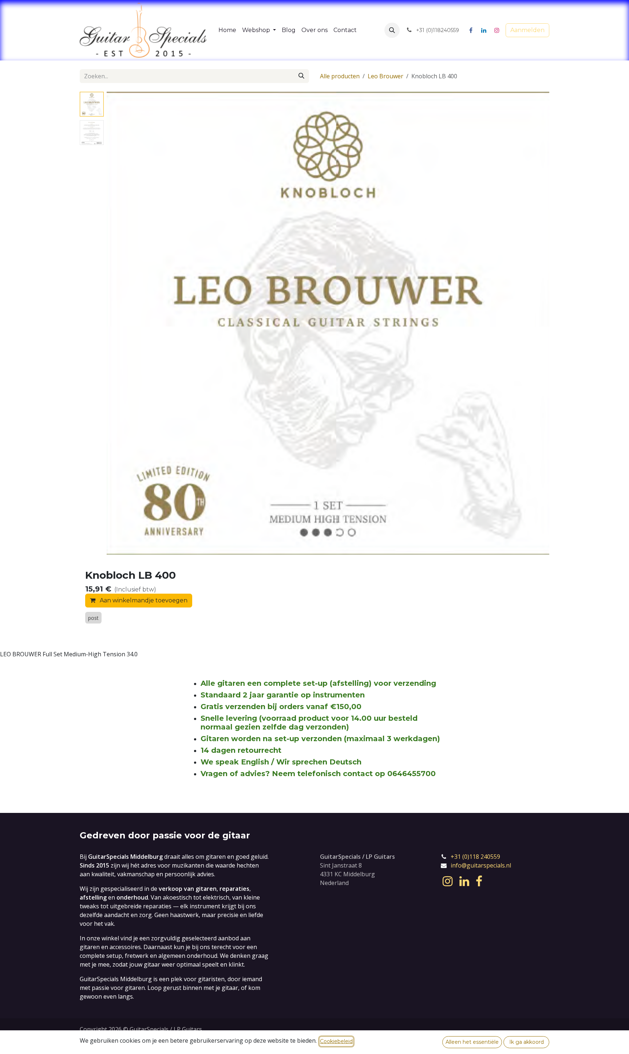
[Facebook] (470, 30)
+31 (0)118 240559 (475, 857)
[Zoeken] (301, 76)
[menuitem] (227, 30)
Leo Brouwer (385, 76)
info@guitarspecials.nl (481, 865)
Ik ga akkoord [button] (526, 1042)
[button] (392, 30)
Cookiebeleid (336, 1041)
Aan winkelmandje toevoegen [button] (142, 600)
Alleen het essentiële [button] (472, 1042)
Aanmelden (527, 30)
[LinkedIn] (484, 30)
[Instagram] (497, 30)
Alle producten (340, 76)
